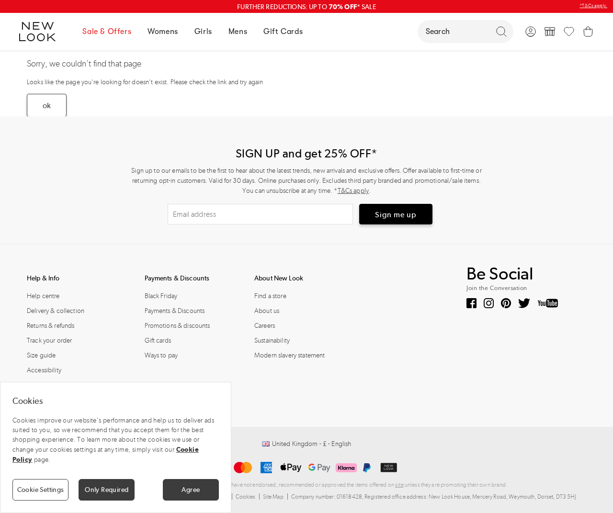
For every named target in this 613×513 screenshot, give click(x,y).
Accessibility (44, 370)
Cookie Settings (40, 489)
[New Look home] (40, 31)
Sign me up (396, 214)
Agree (191, 489)
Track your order (49, 340)
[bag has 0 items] (588, 31)
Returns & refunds (50, 326)
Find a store (270, 296)
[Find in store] (549, 31)
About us (266, 311)
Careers (264, 326)
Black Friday (161, 296)
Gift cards (158, 340)
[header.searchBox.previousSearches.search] (501, 31)
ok (47, 105)
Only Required (106, 489)
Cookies (246, 496)
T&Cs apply (353, 191)
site (399, 484)
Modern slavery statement (289, 355)
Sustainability (272, 340)
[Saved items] (569, 31)
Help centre (43, 296)
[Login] (530, 31)
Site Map (273, 496)
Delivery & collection (55, 311)
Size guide (41, 355)
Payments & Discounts (175, 311)
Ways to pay (161, 355)
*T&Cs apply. (593, 6)
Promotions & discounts (177, 326)
